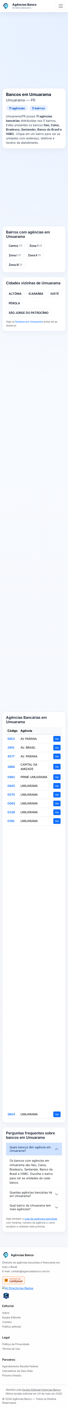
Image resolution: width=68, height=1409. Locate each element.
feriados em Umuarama (29, 321)
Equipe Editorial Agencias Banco (41, 1389)
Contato (7, 1322)
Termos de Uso (11, 1348)
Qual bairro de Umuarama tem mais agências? (30, 1207)
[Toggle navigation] (61, 6)
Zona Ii (34, 255)
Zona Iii (15, 265)
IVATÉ (54, 293)
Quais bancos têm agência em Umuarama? (30, 1149)
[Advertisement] (34, 51)
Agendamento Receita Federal (20, 1366)
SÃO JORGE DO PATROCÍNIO (28, 313)
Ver (57, 738)
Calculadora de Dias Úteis (17, 1370)
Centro (15, 246)
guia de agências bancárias (40, 1218)
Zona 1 (35, 246)
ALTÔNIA (15, 293)
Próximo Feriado (11, 1375)
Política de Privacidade (15, 1344)
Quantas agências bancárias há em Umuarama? (31, 1194)
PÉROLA (14, 303)
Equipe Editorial (11, 1317)
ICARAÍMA (36, 293)
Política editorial (11, 1326)
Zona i (15, 255)
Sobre (5, 1312)
